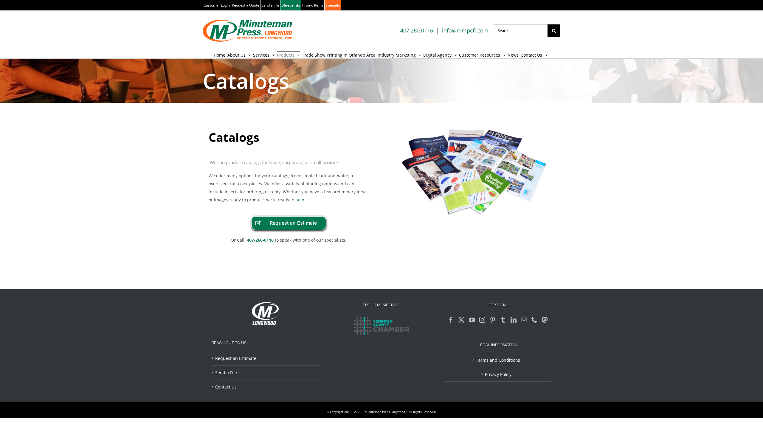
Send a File (226, 372)
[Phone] (534, 320)
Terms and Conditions (498, 360)
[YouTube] (472, 320)
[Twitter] (461, 320)
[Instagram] (482, 320)
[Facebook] (451, 320)
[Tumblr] (503, 320)
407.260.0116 (416, 30)
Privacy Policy (498, 374)
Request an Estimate (235, 358)
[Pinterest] (493, 320)
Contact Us (226, 387)
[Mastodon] (545, 320)
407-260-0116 (260, 240)
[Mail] (524, 320)
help (299, 200)
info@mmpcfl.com (465, 30)
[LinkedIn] (514, 320)
